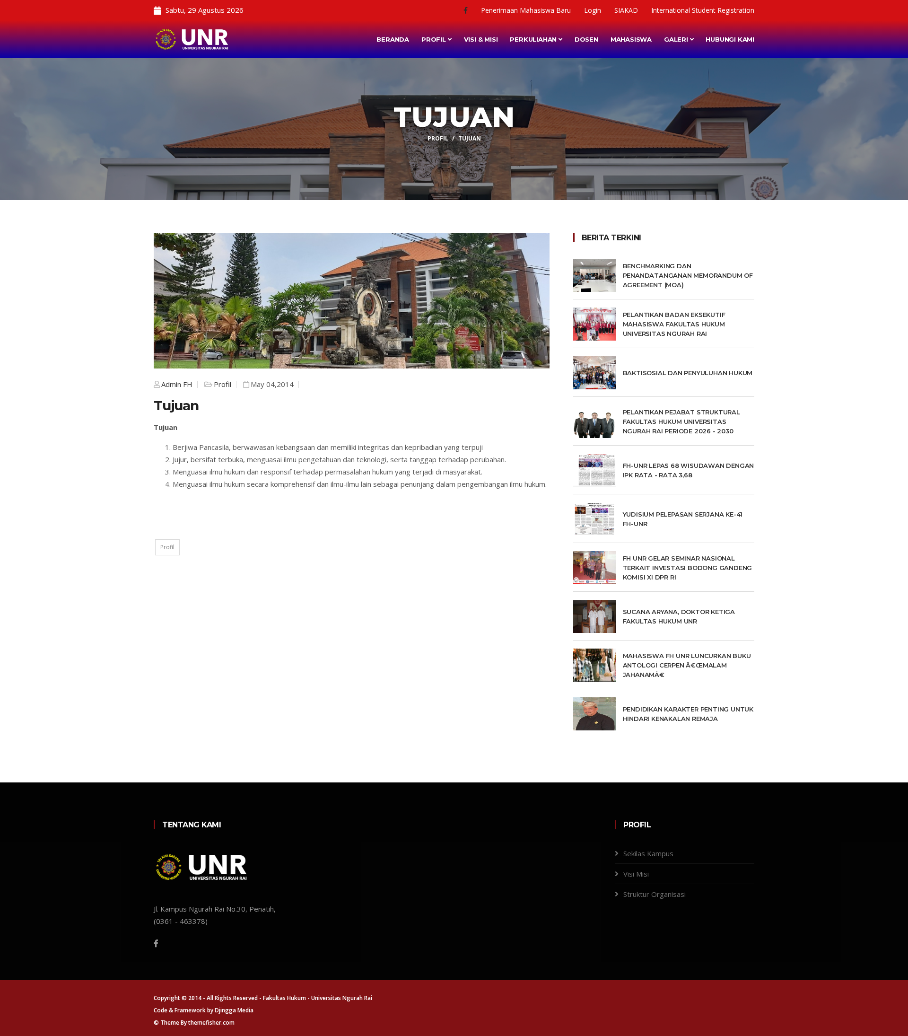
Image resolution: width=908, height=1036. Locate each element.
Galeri (677, 39)
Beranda (392, 39)
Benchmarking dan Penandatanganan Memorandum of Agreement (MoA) (688, 275)
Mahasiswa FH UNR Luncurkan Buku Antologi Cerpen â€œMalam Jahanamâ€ (687, 665)
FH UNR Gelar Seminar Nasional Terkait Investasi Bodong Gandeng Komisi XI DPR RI (687, 567)
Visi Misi (636, 873)
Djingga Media (234, 1010)
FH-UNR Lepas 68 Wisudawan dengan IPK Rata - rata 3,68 (688, 470)
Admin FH (176, 384)
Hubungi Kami (730, 39)
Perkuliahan (534, 39)
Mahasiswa (631, 39)
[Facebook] (466, 10)
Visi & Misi (481, 39)
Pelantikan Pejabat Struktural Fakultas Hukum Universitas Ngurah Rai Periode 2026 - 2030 (681, 421)
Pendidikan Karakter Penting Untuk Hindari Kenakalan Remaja (688, 713)
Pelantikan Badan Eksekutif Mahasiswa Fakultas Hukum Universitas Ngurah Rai (674, 324)
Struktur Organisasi (654, 894)
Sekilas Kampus (648, 853)
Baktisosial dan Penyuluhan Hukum (688, 373)
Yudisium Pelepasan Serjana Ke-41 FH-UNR (683, 518)
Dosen (586, 39)
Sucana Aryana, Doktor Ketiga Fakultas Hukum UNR (679, 616)
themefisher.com (211, 1022)
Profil (434, 39)
